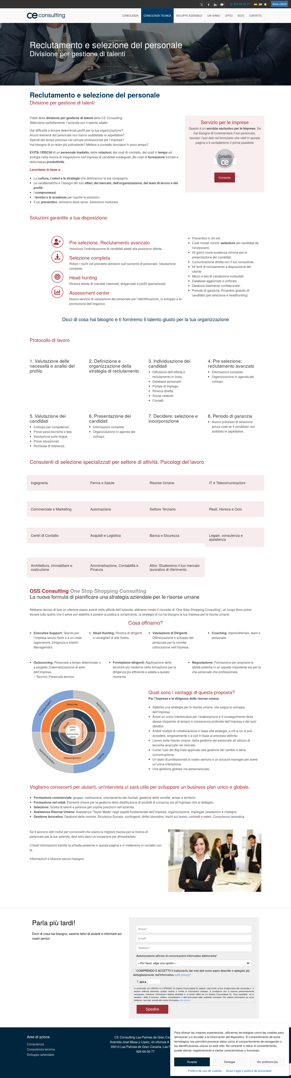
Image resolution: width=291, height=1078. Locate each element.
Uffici (229, 15)
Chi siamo (213, 15)
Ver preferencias (267, 1062)
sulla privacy (182, 975)
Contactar (225, 177)
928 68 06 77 (241, 4)
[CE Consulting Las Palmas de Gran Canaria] (46, 15)
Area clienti (279, 4)
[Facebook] (208, 4)
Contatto (255, 15)
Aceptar (192, 1062)
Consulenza (130, 15)
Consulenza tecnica (157, 15)
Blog (241, 15)
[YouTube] (222, 4)
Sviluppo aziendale (189, 15)
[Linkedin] (215, 4)
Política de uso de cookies (205, 1071)
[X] (201, 4)
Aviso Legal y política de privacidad (248, 1071)
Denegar (229, 1062)
